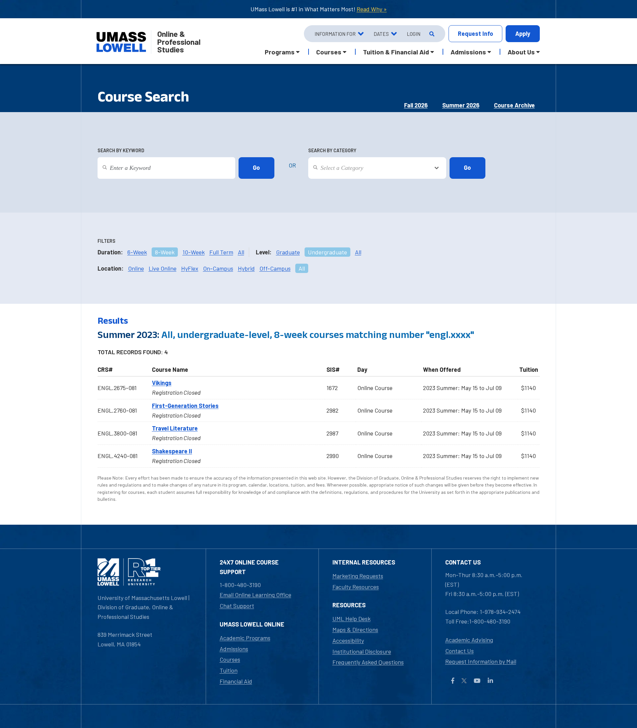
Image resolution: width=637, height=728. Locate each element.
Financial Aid (236, 681)
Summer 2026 (460, 105)
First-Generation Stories (185, 405)
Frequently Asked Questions (368, 662)
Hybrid (246, 268)
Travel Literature (175, 428)
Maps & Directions (355, 629)
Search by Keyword (121, 150)
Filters (106, 241)
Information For (335, 34)
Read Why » (372, 9)
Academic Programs (245, 637)
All (241, 252)
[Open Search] (431, 34)
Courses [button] (328, 52)
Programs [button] (280, 52)
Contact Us (459, 650)
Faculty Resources (355, 586)
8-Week (165, 252)
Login (413, 34)
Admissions (234, 648)
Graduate (288, 252)
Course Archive (514, 105)
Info (475, 33)
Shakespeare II (172, 451)
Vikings (162, 382)
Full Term (221, 252)
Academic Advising (469, 639)
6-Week (137, 252)
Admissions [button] (468, 52)
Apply (522, 33)
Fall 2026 (416, 105)
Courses (230, 659)
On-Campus (218, 268)
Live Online (163, 268)
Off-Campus (275, 268)
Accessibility (348, 640)
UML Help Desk (351, 618)
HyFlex (189, 268)
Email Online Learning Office (255, 594)
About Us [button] (521, 52)
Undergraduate (327, 252)
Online (136, 268)
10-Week (193, 252)
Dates (381, 34)
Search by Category (332, 150)
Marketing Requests (357, 575)
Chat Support (237, 605)
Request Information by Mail (480, 661)
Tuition (229, 670)
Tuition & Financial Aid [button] (396, 52)
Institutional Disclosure (361, 651)
